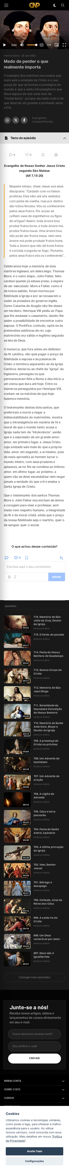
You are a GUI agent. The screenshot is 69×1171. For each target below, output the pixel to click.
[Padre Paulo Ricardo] (34, 5)
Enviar (34, 1058)
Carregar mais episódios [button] (34, 977)
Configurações (34, 1161)
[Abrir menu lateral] (6, 5)
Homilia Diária (11, 56)
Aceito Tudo (34, 1151)
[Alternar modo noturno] (54, 5)
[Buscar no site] (62, 5)
